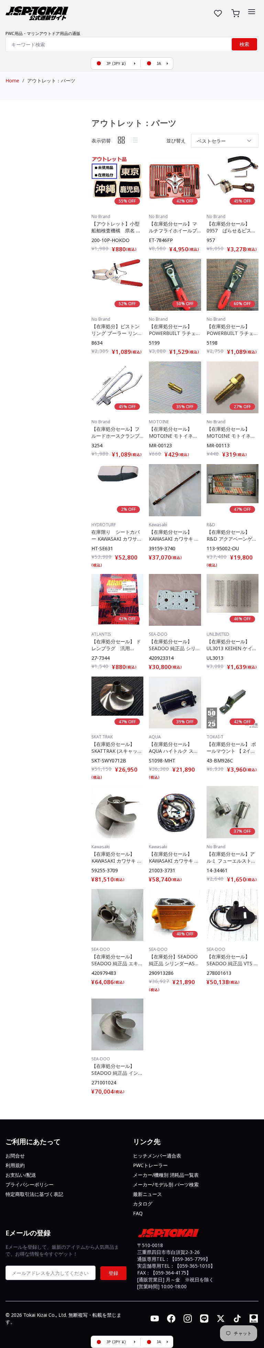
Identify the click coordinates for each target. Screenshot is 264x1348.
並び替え (176, 140)
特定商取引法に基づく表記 (34, 1194)
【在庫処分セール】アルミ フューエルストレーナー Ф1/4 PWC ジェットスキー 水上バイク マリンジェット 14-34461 (231, 857)
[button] (251, 12)
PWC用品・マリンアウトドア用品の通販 (43, 33)
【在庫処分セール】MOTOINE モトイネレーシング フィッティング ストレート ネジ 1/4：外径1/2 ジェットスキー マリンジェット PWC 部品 (173, 432)
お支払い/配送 (21, 1175)
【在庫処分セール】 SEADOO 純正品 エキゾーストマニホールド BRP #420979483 (117, 960)
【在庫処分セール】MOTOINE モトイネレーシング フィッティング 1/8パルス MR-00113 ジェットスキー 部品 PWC (231, 432)
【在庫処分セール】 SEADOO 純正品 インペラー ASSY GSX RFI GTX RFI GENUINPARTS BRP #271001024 (117, 1069)
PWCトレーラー (150, 1165)
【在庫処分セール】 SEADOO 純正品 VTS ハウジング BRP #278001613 (232, 960)
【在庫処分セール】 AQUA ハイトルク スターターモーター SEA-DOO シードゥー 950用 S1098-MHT (174, 747)
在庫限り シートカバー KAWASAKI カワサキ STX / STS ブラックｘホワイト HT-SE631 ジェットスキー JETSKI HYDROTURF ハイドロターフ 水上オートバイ (117, 535)
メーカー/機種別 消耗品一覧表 (166, 1175)
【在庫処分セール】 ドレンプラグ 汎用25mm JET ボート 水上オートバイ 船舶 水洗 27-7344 (116, 645)
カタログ (142, 1203)
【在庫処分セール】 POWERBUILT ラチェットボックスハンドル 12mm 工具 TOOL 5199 (175, 330)
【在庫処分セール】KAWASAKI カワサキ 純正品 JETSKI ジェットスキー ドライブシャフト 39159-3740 (174, 535)
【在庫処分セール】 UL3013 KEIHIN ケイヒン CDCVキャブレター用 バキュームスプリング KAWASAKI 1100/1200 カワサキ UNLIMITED (232, 645)
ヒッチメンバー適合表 (157, 1155)
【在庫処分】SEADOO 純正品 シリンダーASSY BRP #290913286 (174, 960)
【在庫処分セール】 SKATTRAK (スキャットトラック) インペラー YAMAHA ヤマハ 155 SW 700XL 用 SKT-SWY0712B (116, 747)
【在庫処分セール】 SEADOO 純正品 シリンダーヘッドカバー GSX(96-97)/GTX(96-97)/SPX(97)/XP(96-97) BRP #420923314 (174, 645)
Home (12, 80)
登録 (113, 1273)
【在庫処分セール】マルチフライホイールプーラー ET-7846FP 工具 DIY (175, 227)
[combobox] (132, 44)
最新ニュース (147, 1194)
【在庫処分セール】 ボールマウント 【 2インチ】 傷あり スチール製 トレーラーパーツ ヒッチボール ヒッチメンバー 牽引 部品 (232, 747)
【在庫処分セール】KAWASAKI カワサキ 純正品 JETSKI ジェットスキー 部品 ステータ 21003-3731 (174, 857)
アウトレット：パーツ (51, 80)
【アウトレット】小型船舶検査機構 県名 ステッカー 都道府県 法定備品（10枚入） (116, 227)
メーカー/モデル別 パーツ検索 (166, 1184)
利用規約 (15, 1165)
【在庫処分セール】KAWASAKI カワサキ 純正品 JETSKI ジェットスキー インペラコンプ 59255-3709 (117, 857)
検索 (244, 44)
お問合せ (15, 1155)
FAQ (138, 1213)
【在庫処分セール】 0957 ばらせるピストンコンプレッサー (231, 227)
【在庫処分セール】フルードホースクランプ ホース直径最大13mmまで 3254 (115, 432)
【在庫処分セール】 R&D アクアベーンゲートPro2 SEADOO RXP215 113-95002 (232, 535)
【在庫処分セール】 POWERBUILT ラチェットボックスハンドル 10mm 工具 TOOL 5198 (232, 330)
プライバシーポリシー (30, 1184)
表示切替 (101, 140)
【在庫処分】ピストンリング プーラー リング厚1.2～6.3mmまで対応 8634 (116, 330)
